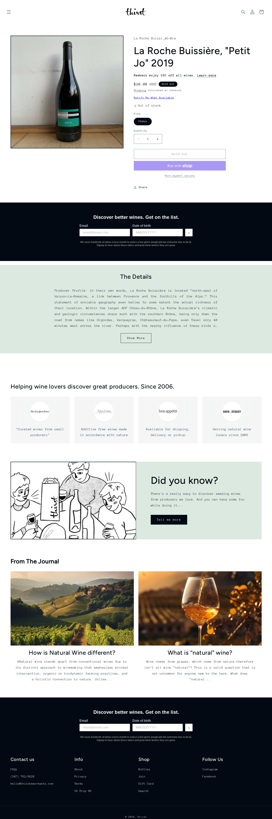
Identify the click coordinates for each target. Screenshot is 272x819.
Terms (78, 783)
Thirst (142, 817)
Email (83, 225)
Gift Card (146, 783)
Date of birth (141, 225)
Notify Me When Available (154, 97)
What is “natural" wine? (200, 652)
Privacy (80, 776)
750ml (145, 122)
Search (143, 791)
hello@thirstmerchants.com (32, 783)
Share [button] (143, 187)
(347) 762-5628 (23, 776)
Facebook (209, 776)
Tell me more (169, 519)
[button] (8, 12)
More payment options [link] (180, 175)
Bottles (144, 769)
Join (141, 776)
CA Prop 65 (83, 791)
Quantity (140, 130)
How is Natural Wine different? (72, 652)
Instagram (210, 769)
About (78, 769)
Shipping (140, 90)
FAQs (14, 769)
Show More (136, 338)
